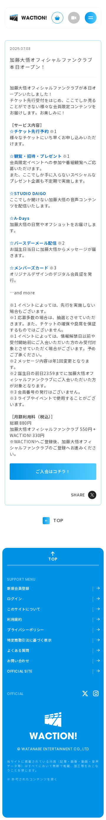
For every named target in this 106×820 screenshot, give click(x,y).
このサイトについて (23, 609)
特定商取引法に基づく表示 (29, 640)
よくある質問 (18, 650)
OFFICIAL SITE (19, 671)
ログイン (14, 598)
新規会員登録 (18, 588)
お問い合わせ (18, 660)
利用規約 (14, 619)
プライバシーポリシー (25, 629)
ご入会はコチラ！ (53, 471)
